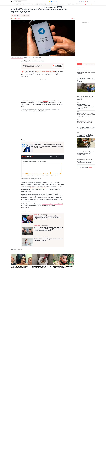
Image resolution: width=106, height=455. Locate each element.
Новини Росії (36, 214)
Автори (88, 4)
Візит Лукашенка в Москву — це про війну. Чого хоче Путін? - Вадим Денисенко (86, 80)
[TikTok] (91, 1)
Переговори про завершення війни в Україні (22, 4)
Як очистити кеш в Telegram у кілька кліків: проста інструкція (48, 239)
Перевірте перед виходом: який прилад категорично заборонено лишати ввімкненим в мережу (85, 161)
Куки (54, 7)
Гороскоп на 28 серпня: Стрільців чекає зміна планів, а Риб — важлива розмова (85, 153)
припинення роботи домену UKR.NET (52, 204)
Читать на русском (15, 18)
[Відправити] (25, 1)
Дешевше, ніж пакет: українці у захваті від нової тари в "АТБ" (85, 122)
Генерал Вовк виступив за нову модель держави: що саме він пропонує (85, 98)
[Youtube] (86, 1)
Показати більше (84, 167)
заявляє (45, 101)
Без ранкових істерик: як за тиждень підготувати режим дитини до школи (86, 72)
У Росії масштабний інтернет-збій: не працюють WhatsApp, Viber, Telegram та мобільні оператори (47, 217)
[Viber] (82, 1)
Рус (94, 1)
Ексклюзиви (52, 4)
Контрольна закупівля (40, 4)
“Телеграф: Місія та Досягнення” (75, 4)
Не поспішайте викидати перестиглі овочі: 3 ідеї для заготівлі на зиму (86, 128)
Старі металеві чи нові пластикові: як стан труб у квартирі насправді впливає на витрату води (85, 106)
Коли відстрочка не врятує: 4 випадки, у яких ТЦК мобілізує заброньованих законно (85, 135)
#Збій (15, 249)
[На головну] (53, 1)
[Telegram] (84, 1)
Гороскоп (95, 4)
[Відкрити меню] (12, 1)
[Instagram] (89, 1)
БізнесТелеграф (61, 4)
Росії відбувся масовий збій (38, 187)
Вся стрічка (79, 67)
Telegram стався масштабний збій (45, 71)
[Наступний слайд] (96, 4)
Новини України (37, 225)
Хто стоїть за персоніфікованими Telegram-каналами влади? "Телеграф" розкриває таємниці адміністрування (48, 229)
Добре (59, 7)
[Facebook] (80, 1)
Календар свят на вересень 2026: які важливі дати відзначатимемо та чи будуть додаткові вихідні (86, 115)
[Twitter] (87, 1)
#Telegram (19, 249)
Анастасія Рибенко (17, 15)
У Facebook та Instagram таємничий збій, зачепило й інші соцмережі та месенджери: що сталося (48, 146)
